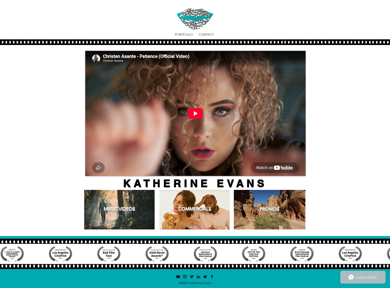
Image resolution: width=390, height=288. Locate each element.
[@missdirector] (185, 276)
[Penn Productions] (178, 276)
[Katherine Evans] (198, 276)
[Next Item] (384, 253)
